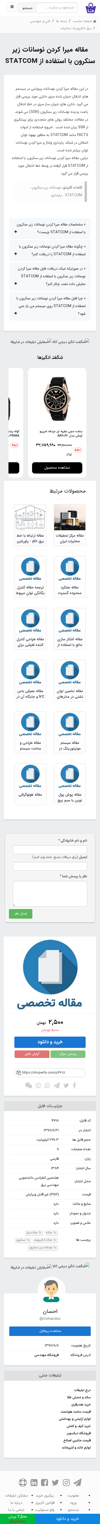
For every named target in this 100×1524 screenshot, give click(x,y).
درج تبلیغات (82, 1390)
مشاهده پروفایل (50, 1331)
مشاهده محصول (57, 467)
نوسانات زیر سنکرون (41, 1247)
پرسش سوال (67, 1054)
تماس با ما (16, 1510)
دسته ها (61, 21)
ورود (73, 1503)
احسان (50, 1311)
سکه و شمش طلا (79, 1397)
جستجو (27, 8)
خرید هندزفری (81, 1404)
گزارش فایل (32, 1054)
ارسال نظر (20, 913)
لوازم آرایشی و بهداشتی (75, 1419)
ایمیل (59, 857)
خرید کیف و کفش (79, 1426)
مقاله (49, 1233)
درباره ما (16, 1503)
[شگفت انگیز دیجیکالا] (71, 343)
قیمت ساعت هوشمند (76, 1411)
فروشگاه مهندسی (46, 1355)
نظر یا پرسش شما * (73, 876)
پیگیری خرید (45, 1495)
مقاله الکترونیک (43, 1240)
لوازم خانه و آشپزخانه (76, 1447)
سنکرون (21, 1240)
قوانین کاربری (45, 1503)
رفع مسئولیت (45, 1510)
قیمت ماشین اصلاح (77, 1440)
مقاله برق (32, 1233)
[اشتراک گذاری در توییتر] (66, 1086)
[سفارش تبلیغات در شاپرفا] (31, 343)
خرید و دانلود (50, 1042)
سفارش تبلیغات (16, 1495)
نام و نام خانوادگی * (72, 840)
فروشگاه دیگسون (79, 1433)
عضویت (73, 1495)
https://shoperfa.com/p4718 (43, 1072)
